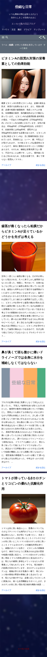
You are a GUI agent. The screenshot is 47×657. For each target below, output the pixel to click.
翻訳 (20, 29)
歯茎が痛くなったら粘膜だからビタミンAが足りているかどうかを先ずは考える (22, 231)
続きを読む (41, 165)
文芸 (14, 29)
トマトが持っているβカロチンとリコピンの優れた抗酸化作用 (23, 483)
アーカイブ (6, 165)
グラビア (27, 29)
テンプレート (39, 29)
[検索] (6, 37)
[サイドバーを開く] (3, 37)
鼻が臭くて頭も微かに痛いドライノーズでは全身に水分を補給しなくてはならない (22, 357)
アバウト (5, 29)
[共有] (40, 37)
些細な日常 (23, 7)
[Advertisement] (23, 195)
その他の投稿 (23, 649)
